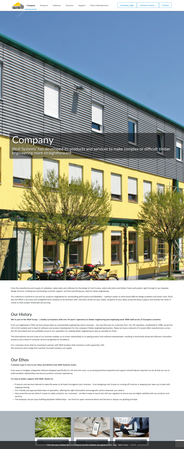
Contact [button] (165, 5)
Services (69, 6)
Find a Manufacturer (99, 6)
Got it (133, 445)
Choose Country (147, 5)
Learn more (123, 445)
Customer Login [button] (127, 5)
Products (44, 6)
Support (81, 6)
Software (57, 6)
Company (31, 6)
